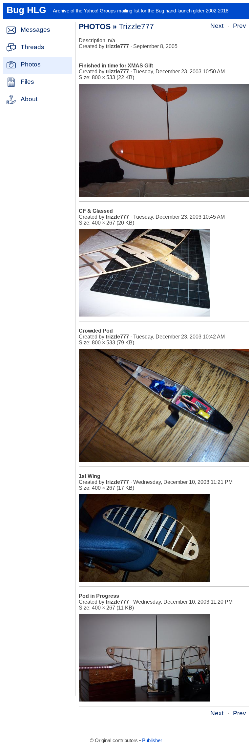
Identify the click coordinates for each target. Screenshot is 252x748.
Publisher (152, 740)
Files (27, 81)
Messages (35, 29)
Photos (31, 64)
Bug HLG (26, 10)
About (29, 99)
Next (216, 25)
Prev (239, 25)
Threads (32, 47)
